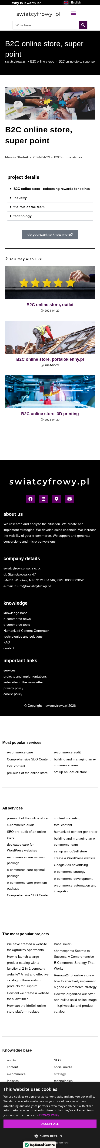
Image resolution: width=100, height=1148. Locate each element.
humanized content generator (75, 832)
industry (20, 198)
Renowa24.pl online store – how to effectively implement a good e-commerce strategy (75, 981)
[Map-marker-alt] (56, 499)
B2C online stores (68, 157)
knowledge (15, 603)
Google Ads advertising (71, 865)
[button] (73, 13)
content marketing (67, 818)
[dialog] (50, 1115)
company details (21, 558)
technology (22, 216)
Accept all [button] (50, 1124)
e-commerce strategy (69, 871)
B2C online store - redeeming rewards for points (51, 189)
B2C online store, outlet (50, 304)
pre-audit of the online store (27, 773)
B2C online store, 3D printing (50, 413)
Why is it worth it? (26, 3)
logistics (13, 1081)
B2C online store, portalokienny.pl (50, 359)
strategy (60, 1074)
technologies (63, 1081)
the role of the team (28, 207)
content (12, 1067)
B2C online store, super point (78, 61)
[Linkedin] (43, 499)
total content (16, 766)
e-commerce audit (67, 752)
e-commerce (16, 1074)
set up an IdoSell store (70, 772)
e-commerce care (20, 752)
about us (13, 514)
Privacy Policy (49, 1115)
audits (11, 1060)
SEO (57, 1060)
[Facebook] (30, 499)
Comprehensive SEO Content (28, 759)
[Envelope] (69, 499)
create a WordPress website (74, 858)
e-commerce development (73, 878)
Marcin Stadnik (17, 157)
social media (63, 1067)
